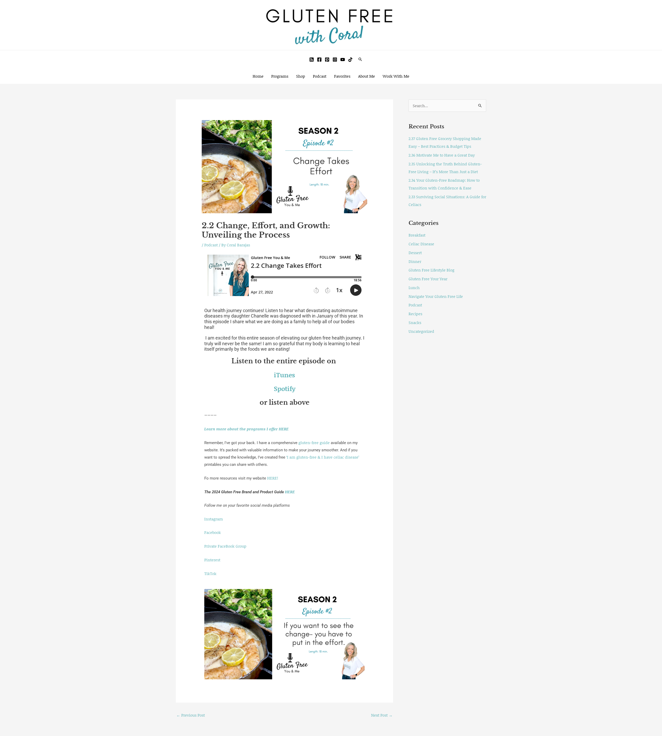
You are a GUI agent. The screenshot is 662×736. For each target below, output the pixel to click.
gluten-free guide (314, 442)
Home (258, 76)
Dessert (415, 252)
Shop (300, 76)
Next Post (382, 715)
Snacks (415, 322)
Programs (279, 76)
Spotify (284, 388)
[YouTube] (342, 59)
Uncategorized (421, 331)
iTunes (284, 374)
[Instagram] (335, 59)
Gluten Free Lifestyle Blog (431, 270)
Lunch (414, 287)
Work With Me (396, 76)
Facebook (212, 532)
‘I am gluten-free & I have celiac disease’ (322, 457)
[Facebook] (319, 59)
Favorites (342, 76)
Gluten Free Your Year (428, 279)
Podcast (319, 76)
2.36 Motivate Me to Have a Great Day (442, 155)
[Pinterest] (327, 59)
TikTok (210, 573)
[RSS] (311, 59)
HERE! (272, 478)
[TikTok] (350, 59)
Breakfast (417, 235)
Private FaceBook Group (225, 546)
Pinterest (212, 560)
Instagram (213, 519)
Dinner (415, 261)
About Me (366, 76)
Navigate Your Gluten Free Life (436, 296)
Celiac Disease (421, 244)
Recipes (415, 314)
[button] (360, 59)
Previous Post (190, 715)
